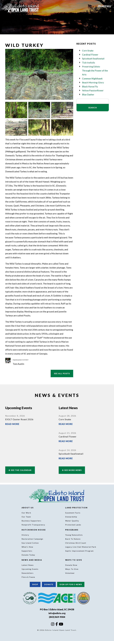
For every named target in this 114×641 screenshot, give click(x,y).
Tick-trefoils (88, 62)
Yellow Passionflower (93, 90)
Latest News (28, 565)
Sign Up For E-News (71, 584)
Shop (35, 584)
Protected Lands (73, 525)
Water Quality (72, 521)
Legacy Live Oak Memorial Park (80, 547)
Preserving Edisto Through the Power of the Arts (95, 70)
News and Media (32, 560)
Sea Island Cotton (30, 543)
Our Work (26, 513)
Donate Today (28, 555)
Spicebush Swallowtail (93, 58)
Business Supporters (31, 521)
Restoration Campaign (32, 539)
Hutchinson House (34, 530)
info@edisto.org (57, 613)
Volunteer (70, 573)
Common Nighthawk (92, 78)
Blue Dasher (88, 94)
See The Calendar (21, 470)
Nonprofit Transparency (33, 525)
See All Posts (62, 373)
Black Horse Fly (90, 86)
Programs (72, 530)
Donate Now (71, 565)
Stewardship (71, 517)
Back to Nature (72, 539)
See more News (73, 470)
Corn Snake (87, 50)
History (25, 535)
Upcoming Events (30, 569)
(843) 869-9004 (57, 617)
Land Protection (76, 508)
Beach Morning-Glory (93, 82)
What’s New (27, 547)
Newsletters (28, 573)
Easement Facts (72, 513)
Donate (48, 584)
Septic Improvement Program (79, 551)
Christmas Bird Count (75, 543)
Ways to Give (74, 560)
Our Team (26, 517)
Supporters (27, 551)
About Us (28, 508)
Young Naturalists (74, 535)
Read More (12, 424)
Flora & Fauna (28, 577)
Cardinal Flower (90, 54)
